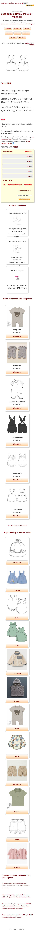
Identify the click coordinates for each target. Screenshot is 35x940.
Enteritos (17, 729)
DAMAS (9, 33)
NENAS (26, 33)
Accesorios (17, 562)
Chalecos (17, 701)
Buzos (17, 645)
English (11, 3)
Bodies (17, 618)
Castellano (4, 3)
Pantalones (17, 784)
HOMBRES (17, 33)
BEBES (27, 28)
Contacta (18, 3)
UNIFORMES (22, 37)
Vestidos (17, 867)
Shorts (17, 839)
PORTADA (8, 28)
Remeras (17, 812)
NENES (13, 37)
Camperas (17, 673)
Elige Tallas (17, 336)
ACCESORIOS (17, 28)
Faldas (17, 756)
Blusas (17, 590)
